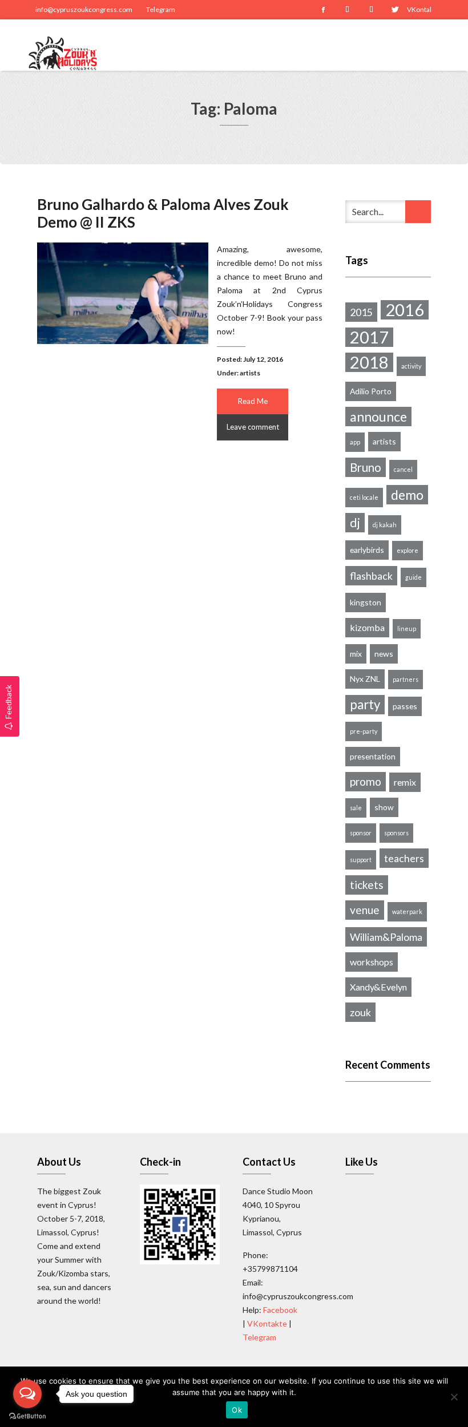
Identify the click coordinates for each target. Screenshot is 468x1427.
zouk (360, 1012)
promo (365, 781)
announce (378, 417)
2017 (369, 337)
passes (405, 706)
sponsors (396, 832)
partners (405, 679)
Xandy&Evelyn (378, 986)
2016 (404, 310)
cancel (403, 469)
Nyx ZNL (365, 679)
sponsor (361, 832)
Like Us (361, 1161)
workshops (371, 961)
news (383, 653)
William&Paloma (386, 937)
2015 (361, 312)
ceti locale (364, 497)
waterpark (407, 911)
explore (407, 550)
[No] (453, 1396)
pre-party (363, 731)
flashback (371, 575)
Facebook (323, 9)
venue (365, 909)
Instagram (347, 9)
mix (356, 653)
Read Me (253, 401)
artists (250, 373)
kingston (365, 602)
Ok (237, 1409)
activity (411, 366)
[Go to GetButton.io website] (27, 1415)
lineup (406, 628)
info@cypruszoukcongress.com (83, 9)
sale (356, 807)
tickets (367, 884)
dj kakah (385, 524)
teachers (404, 858)
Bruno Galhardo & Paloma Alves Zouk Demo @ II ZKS (163, 213)
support (361, 859)
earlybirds (367, 550)
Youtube (371, 9)
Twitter (395, 9)
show (384, 807)
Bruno (365, 467)
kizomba (367, 627)
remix (405, 782)
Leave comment (253, 426)
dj (355, 522)
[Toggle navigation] (432, 45)
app (355, 442)
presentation (373, 756)
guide (413, 577)
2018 (369, 362)
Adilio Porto (371, 391)
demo (407, 495)
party (365, 704)
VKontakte (419, 9)
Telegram (160, 9)
